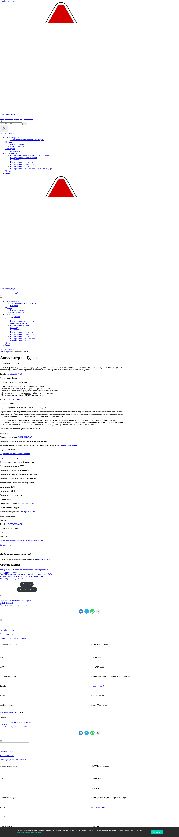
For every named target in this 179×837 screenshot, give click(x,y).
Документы (15, 151)
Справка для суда (17, 146)
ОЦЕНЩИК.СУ (7, 603)
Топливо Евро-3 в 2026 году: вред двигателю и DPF (21, 576)
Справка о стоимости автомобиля (15, 454)
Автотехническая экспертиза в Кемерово (27, 140)
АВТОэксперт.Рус (10, 712)
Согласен (156, 832)
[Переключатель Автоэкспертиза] (42, 301)
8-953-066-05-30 (98, 686)
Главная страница (6, 352)
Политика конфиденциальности (13, 605)
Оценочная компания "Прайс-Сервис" (16, 601)
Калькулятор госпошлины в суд (23, 166)
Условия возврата (7, 634)
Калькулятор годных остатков (22, 162)
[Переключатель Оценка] (42, 308)
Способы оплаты (7, 630)
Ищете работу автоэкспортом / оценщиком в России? (22, 541)
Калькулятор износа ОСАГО (22, 164)
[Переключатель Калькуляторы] (42, 319)
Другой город (5, 545)
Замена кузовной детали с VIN (13, 579)
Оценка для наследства (19, 144)
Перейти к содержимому (10, 1)
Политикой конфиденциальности (28, 832)
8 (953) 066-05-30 (7, 133)
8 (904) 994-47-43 (25, 437)
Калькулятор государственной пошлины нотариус (31, 169)
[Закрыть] (4, 128)
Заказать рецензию (69, 445)
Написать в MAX (27, 589)
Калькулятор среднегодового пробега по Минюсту (31, 155)
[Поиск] (1, 121)
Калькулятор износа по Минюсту (24, 158)
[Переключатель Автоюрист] (42, 315)
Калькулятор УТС (17, 160)
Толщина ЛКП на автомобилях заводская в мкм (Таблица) (24, 570)
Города (8, 173)
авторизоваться (43, 559)
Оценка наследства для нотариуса (15, 458)
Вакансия (27, 584)
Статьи (8, 171)
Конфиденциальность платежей (13, 638)
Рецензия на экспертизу (10, 572)
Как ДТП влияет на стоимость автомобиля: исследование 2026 (26, 574)
